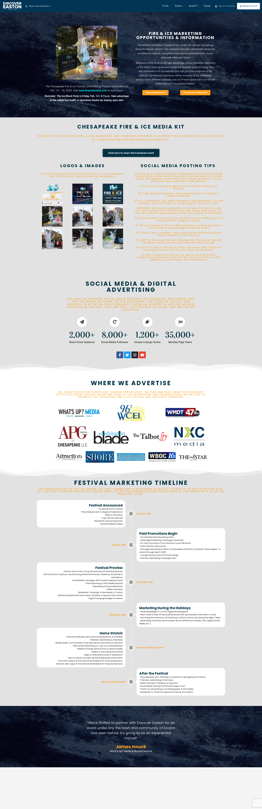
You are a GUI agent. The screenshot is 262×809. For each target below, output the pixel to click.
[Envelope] (142, 354)
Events (165, 6)
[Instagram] (134, 354)
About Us (193, 6)
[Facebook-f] (119, 354)
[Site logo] (12, 6)
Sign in (221, 6)
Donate (207, 6)
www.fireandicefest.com (93, 90)
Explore (178, 6)
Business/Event (250, 6)
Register (231, 6)
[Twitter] (127, 354)
